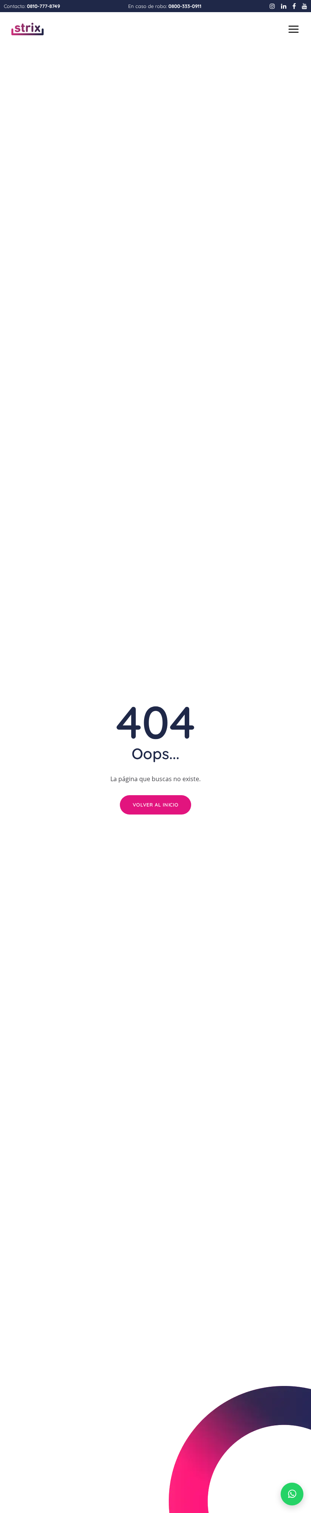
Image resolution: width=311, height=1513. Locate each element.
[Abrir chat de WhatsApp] (292, 1494)
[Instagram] (272, 6)
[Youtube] (304, 6)
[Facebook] (294, 6)
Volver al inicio (155, 805)
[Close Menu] (293, 29)
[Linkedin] (283, 6)
